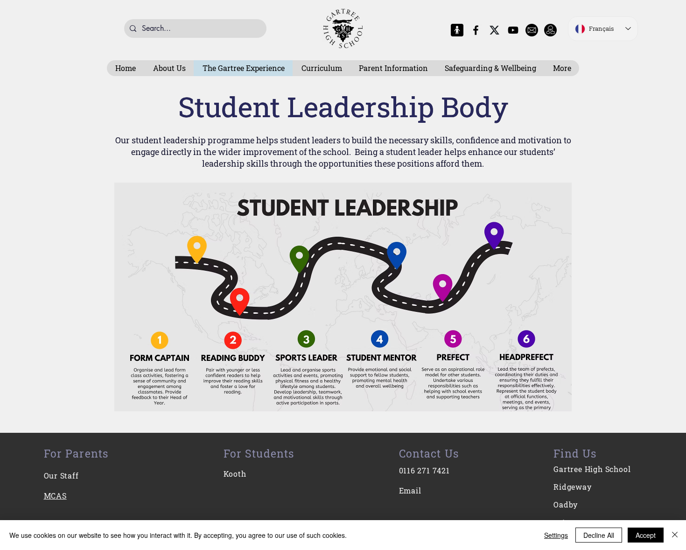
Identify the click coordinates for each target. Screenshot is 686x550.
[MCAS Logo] (457, 30)
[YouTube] (513, 30)
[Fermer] (674, 535)
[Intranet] (550, 30)
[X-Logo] (494, 30)
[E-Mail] (531, 30)
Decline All (598, 535)
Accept (646, 535)
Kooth (235, 474)
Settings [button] (556, 535)
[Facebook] (475, 30)
